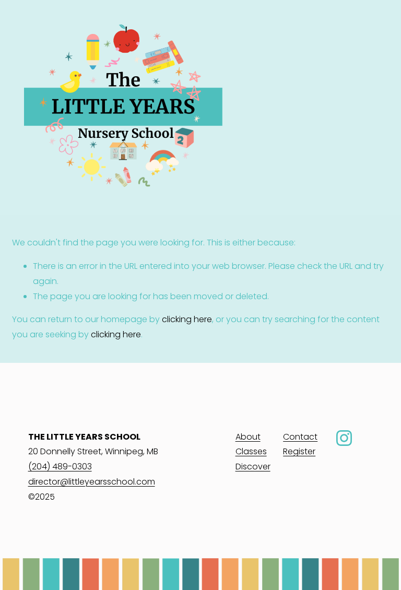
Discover (252, 467)
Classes (251, 451)
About (248, 437)
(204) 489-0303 (60, 467)
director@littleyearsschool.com (91, 482)
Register (299, 451)
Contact (300, 437)
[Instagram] (344, 438)
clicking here (187, 319)
